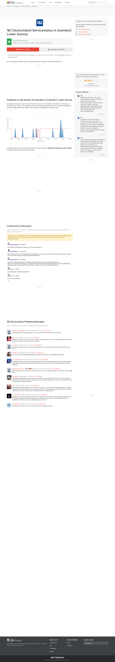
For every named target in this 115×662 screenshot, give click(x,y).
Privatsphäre (58, 2)
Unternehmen (42, 2)
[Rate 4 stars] (94, 80)
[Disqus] (40, 261)
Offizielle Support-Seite (85, 34)
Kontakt (67, 2)
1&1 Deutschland (25, 6)
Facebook (69, 645)
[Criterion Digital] (57, 657)
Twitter (68, 642)
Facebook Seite (83, 32)
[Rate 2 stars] (88, 80)
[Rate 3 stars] (91, 80)
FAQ (50, 2)
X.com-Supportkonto (84, 29)
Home (33, 2)
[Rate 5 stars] (97, 80)
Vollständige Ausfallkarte (57, 49)
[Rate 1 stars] (85, 80)
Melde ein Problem (24, 49)
